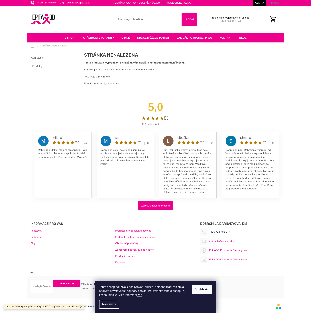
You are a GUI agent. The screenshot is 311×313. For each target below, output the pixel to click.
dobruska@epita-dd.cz (106, 83)
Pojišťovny (36, 230)
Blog (33, 243)
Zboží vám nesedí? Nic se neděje (134, 249)
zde (139, 294)
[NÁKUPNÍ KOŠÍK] (275, 19)
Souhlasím (202, 289)
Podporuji (36, 237)
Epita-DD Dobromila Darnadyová (228, 250)
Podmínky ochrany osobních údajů (136, 2)
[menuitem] (69, 37)
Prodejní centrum (125, 256)
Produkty (37, 66)
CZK (258, 2)
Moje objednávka (179, 2)
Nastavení (109, 304)
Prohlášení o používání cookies (133, 230)
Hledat (189, 19)
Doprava (120, 262)
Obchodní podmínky (127, 243)
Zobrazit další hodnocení (155, 205)
